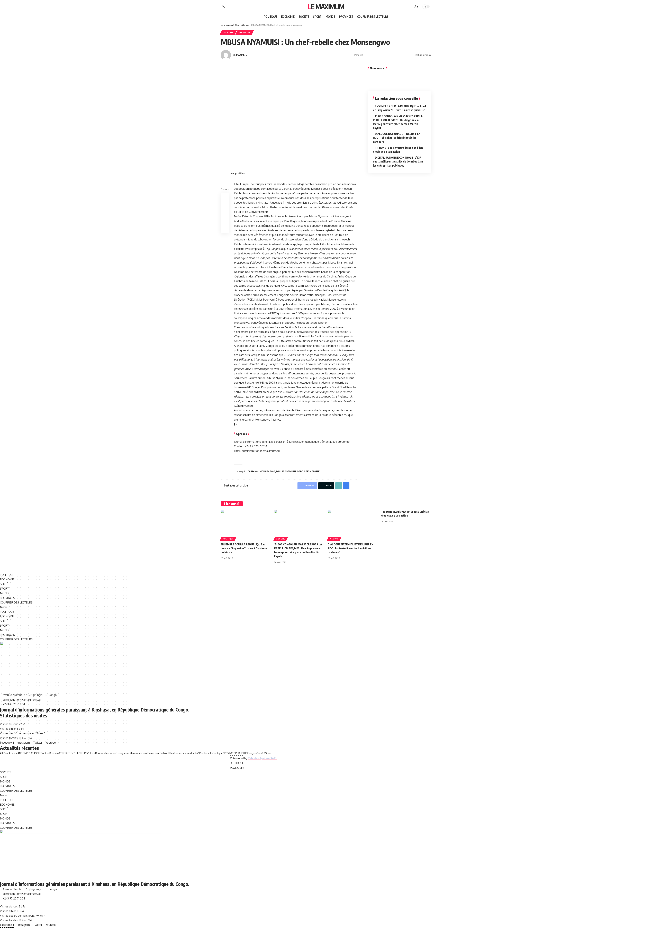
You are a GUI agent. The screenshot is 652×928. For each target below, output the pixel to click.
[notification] (406, 6)
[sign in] (223, 6)
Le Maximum (326, 7)
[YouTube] (236, 6)
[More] (408, 55)
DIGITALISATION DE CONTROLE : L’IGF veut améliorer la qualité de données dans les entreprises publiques (398, 161)
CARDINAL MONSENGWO (261, 471)
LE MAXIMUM (240, 54)
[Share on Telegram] (387, 55)
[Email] (392, 55)
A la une (228, 32)
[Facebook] (228, 6)
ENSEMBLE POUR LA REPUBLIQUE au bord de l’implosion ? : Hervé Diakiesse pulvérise (244, 548)
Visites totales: (9, 738)
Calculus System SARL (262, 758)
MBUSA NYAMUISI (286, 471)
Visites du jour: (9, 724)
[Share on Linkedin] (382, 55)
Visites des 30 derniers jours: (18, 733)
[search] (410, 7)
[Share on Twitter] (371, 55)
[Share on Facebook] (366, 55)
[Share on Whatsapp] (377, 55)
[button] (326, 607)
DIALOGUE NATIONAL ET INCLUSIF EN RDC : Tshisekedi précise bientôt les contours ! (397, 137)
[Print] (403, 55)
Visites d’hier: (8, 728)
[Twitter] (232, 6)
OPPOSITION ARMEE (308, 471)
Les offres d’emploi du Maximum (25, 757)
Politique (244, 32)
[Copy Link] (398, 55)
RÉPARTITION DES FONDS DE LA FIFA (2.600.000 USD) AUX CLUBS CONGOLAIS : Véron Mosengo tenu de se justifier (140, 762)
